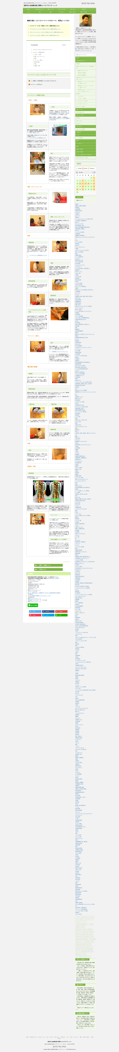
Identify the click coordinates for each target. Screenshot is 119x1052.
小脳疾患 (77, 213)
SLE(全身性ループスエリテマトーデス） (84, 568)
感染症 (76, 470)
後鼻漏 (83, 934)
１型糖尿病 (77, 291)
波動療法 (77, 760)
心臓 (87, 934)
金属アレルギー (78, 620)
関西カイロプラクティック (34, 590)
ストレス (77, 775)
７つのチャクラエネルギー (81, 508)
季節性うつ (78, 934)
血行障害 (77, 278)
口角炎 (76, 663)
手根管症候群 (78, 342)
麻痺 (92, 951)
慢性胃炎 (77, 643)
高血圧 (76, 769)
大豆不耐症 (77, 314)
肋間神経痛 (77, 877)
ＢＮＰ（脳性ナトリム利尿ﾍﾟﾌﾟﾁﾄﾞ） (83, 956)
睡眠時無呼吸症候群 (79, 787)
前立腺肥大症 (78, 462)
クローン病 (77, 502)
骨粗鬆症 (77, 312)
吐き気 (76, 726)
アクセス (56, 577)
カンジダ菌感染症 (79, 602)
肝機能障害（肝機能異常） (81, 457)
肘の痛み (77, 866)
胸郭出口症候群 (78, 867)
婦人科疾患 (77, 795)
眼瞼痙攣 (77, 591)
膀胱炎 (76, 489)
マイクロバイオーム (79, 713)
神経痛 (76, 204)
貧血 (76, 253)
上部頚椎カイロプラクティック (82, 558)
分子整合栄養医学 (79, 606)
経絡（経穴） (78, 304)
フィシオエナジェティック (33, 315)
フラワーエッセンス (79, 747)
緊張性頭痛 (77, 607)
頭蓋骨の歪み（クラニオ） (81, 551)
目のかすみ (77, 344)
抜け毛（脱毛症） (79, 284)
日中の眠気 (77, 263)
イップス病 (77, 416)
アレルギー (77, 772)
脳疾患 (76, 517)
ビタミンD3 (77, 688)
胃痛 (76, 428)
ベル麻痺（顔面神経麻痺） (81, 924)
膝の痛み (77, 897)
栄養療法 (77, 681)
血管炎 (76, 357)
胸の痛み (77, 703)
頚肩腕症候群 (78, 507)
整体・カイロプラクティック (81, 479)
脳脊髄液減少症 (78, 851)
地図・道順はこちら (34, 132)
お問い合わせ (73, 9)
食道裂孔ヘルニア (79, 396)
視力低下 (77, 629)
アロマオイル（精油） (80, 401)
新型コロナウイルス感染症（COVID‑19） (84, 289)
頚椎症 (76, 861)
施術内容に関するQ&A (80, 385)
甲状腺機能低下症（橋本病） (81, 841)
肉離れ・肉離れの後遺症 (80, 205)
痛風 (76, 645)
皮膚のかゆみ (78, 424)
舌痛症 (76, 673)
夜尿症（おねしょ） (79, 563)
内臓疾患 (77, 785)
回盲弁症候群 (78, 279)
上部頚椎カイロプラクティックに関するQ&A (85, 561)
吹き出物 (77, 691)
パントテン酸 (78, 520)
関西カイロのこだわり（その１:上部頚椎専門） (85, 67)
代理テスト (78, 123)
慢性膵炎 (78, 936)
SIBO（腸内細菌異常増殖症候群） (82, 227)
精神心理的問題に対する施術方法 (82, 362)
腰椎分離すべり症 (79, 260)
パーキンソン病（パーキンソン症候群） (84, 594)
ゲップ (76, 671)
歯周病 (76, 723)
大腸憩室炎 (77, 233)
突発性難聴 (77, 844)
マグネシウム (78, 610)
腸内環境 (77, 269)
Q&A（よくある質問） (81, 129)
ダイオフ (77, 370)
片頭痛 (76, 446)
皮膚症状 (77, 821)
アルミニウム (90, 919)
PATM (76, 512)
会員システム (79, 120)
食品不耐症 (77, 413)
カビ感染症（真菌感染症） (81, 220)
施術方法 (78, 93)
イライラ (77, 685)
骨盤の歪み (77, 438)
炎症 (92, 941)
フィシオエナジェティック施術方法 (83, 662)
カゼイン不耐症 (78, 467)
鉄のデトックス (78, 271)
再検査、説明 (37, 65)
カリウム (77, 535)
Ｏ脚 (76, 900)
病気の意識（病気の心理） (81, 367)
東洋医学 (77, 912)
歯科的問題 (77, 808)
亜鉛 (76, 510)
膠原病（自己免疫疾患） (80, 805)
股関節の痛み (78, 894)
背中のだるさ (89, 946)
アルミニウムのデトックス (81, 426)
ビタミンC (77, 215)
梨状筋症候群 (78, 892)
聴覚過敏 (77, 729)
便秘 (76, 833)
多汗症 (76, 321)
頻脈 (76, 548)
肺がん (84, 946)
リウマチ (77, 807)
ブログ (28, 12)
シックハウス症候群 (79, 232)
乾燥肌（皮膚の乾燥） (80, 523)
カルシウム (77, 212)
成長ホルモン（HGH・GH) (81, 419)
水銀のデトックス (79, 526)
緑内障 (76, 698)
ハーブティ (84, 921)
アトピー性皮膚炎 (79, 316)
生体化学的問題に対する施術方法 (82, 487)
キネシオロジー (81, 96)
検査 (35, 58)
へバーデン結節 (78, 283)
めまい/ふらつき (78, 838)
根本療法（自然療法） (82, 72)
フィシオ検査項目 (79, 256)
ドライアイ (77, 258)
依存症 (76, 741)
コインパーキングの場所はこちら (37, 137)
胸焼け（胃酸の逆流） (80, 528)
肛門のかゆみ (78, 946)
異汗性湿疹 (83, 944)
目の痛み (77, 522)
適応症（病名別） (72, 12)
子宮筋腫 (77, 531)
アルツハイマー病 (79, 223)
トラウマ (77, 746)
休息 (35, 63)
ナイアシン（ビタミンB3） (81, 640)
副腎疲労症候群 (78, 843)
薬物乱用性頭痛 (78, 550)
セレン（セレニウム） (80, 246)
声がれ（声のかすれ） (80, 627)
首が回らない (78, 569)
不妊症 (76, 803)
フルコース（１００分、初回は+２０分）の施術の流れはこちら (45, 35)
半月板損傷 (77, 354)
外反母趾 (77, 564)
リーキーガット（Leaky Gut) (81, 632)
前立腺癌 (77, 530)
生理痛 (76, 800)
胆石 (76, 482)
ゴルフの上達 (78, 276)
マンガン (77, 650)
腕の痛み (77, 340)
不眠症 (76, 830)
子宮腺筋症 (91, 931)
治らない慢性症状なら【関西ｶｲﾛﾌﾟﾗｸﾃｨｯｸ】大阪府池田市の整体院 (44, 592)
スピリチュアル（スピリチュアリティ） (84, 813)
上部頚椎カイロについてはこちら (59, 351)
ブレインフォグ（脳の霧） (81, 411)
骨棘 (89, 951)
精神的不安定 (78, 765)
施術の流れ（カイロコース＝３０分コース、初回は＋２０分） (85, 78)
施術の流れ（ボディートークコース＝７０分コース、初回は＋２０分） (86, 90)
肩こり (76, 876)
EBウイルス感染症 (79, 251)
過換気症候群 (78, 352)
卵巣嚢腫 (77, 599)
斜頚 (76, 495)
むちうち (77, 294)
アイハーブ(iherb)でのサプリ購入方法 (83, 154)
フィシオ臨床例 (79, 137)
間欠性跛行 (77, 400)
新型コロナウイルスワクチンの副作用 (83, 306)
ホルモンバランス (79, 724)
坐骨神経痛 (77, 889)
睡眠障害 (77, 329)
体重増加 (83, 926)
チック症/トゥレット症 (80, 660)
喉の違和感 (77, 658)
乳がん (76, 431)
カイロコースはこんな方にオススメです (42, 49)
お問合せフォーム (59, 118)
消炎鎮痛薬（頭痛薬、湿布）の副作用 (83, 383)
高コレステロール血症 (80, 365)
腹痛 (83, 949)
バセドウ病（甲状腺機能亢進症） (82, 317)
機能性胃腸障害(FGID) (80, 410)
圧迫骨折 (85, 931)
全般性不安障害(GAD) (80, 456)
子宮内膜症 (77, 447)
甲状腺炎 (78, 944)
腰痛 (51, 12)
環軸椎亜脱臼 (78, 301)
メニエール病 (78, 836)
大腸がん (77, 619)
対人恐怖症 (77, 322)
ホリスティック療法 (82, 98)
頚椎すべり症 (78, 863)
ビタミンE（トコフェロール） (81, 708)
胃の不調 (77, 584)
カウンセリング (78, 815)
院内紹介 (78, 63)
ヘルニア (77, 881)
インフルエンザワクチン (80, 480)
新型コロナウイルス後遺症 (81, 390)
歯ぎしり (77, 222)
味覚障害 (77, 732)
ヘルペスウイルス (79, 694)
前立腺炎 (90, 929)
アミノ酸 (77, 536)
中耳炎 (76, 281)
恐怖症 (76, 657)
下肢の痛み (77, 895)
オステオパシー (78, 634)
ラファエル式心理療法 (80, 373)
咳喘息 (76, 288)
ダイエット (77, 811)
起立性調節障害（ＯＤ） (80, 826)
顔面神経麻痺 (78, 363)
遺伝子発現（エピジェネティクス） (83, 444)
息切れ (76, 652)
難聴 (76, 436)
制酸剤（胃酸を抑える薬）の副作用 (83, 498)
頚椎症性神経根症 (88, 949)
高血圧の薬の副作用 (79, 576)
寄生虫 (76, 442)
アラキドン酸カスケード (81, 919)
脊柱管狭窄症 (78, 884)
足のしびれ (77, 497)
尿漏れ (76, 332)
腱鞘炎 (76, 466)
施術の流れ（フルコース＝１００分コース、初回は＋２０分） (86, 86)
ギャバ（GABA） (79, 241)
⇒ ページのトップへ (66, 561)
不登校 (76, 704)
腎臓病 (76, 716)
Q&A (76, 395)
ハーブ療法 (77, 492)
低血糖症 (77, 454)
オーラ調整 (77, 350)
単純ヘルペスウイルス (80, 533)
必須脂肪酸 (77, 209)
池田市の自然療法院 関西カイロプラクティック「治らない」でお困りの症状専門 (60, 1044)
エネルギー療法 (78, 762)
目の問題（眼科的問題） (80, 624)
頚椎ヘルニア (78, 398)
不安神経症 (77, 377)
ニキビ (76, 589)
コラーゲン (78, 921)
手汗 (76, 388)
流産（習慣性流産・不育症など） (82, 324)
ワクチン (77, 545)
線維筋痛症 (77, 617)
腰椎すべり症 (78, 469)
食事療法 (77, 207)
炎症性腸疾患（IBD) (79, 225)
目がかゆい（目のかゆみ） (81, 668)
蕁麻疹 (76, 449)
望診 (92, 936)
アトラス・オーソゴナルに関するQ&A (83, 382)
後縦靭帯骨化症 (78, 887)
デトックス (77, 293)
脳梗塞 (76, 755)
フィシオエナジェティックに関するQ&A (84, 218)
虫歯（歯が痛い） (79, 597)
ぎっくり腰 (77, 609)
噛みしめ (77, 711)
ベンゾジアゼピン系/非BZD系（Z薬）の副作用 (85, 690)
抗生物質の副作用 (79, 665)
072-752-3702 (89, 3)
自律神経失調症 (78, 828)
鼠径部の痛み (78, 302)
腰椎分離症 (77, 553)
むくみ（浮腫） (78, 823)
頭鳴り (76, 378)
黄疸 (85, 954)
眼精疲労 (77, 793)
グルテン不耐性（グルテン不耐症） (83, 515)
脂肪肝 (76, 335)
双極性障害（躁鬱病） (80, 228)
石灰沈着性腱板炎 (79, 330)
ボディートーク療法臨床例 (81, 909)
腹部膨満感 (77, 578)
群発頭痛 (77, 326)
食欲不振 (77, 604)
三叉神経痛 (77, 858)
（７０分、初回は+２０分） (46, 32)
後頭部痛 (77, 648)
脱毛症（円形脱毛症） (80, 372)
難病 (76, 744)
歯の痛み (77, 734)
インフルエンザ (78, 461)
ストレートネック (79, 307)
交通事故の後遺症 (79, 849)
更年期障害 (77, 798)
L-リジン (77, 505)
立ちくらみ (77, 540)
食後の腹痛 (84, 951)
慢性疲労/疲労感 (78, 825)
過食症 (76, 780)
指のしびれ (77, 298)
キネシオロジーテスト (80, 265)
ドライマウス (78, 513)
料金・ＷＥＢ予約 (61, 9)
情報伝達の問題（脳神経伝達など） (83, 556)
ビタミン (77, 339)
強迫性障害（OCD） (79, 408)
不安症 (76, 770)
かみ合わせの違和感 (79, 647)
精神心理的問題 (78, 810)
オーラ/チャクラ (78, 752)
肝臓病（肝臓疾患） (79, 757)
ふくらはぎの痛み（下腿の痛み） (82, 268)
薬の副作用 (77, 727)
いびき (76, 525)
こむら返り (92, 916)
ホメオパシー (78, 739)
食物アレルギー (78, 485)
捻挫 (76, 484)
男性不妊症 (77, 503)
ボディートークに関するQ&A (81, 406)
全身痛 (76, 854)
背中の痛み (77, 879)
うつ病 (76, 818)
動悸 (76, 423)
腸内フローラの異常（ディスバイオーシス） (85, 334)
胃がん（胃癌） (78, 309)
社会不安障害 (78, 299)
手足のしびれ (78, 869)
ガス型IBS (77, 571)
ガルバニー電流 (78, 566)
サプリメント (78, 349)
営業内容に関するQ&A (80, 500)
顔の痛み (77, 386)
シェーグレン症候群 (79, 546)
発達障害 (77, 731)
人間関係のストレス (79, 375)
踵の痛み (77, 472)
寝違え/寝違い (78, 874)
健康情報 (77, 714)
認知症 (76, 630)
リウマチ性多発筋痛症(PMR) (81, 368)
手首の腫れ (77, 579)
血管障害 (77, 764)
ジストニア (77, 706)
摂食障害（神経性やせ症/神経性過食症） (84, 582)
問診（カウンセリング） (39, 56)
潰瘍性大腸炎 (78, 255)
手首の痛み (77, 864)
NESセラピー (78, 380)
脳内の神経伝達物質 (79, 675)
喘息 (76, 653)
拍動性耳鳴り (87, 936)
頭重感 (76, 676)
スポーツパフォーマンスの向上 (82, 250)
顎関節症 (77, 859)
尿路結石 (77, 360)
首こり (76, 240)
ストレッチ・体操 (79, 477)
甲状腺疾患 (77, 655)
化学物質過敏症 (78, 820)
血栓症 (76, 678)
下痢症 (76, 451)
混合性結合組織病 (79, 622)
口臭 (76, 696)
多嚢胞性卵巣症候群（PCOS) (81, 337)
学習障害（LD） (78, 719)
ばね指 (76, 464)
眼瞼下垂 (77, 429)
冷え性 (76, 831)
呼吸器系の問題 (78, 737)
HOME (28, 9)
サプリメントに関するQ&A (81, 355)
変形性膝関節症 (78, 899)
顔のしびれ (78, 951)
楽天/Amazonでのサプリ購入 (82, 157)
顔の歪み (77, 856)
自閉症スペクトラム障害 (80, 686)
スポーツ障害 (78, 853)
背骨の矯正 (78, 949)
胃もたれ (77, 230)
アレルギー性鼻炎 (79, 559)
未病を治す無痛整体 (82, 75)
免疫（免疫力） (78, 736)
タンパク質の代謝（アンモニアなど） (83, 311)
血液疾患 (77, 414)
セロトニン (77, 439)
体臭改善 (77, 243)
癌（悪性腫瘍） (78, 774)
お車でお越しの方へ (80, 112)
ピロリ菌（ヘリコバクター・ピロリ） (83, 347)
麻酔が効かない (79, 954)
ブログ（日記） (78, 914)
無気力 (76, 759)
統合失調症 (77, 816)
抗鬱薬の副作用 (78, 210)
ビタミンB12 (78, 421)
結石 (76, 751)
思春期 (90, 934)
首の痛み (77, 872)
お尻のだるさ (85, 916)
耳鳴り (76, 839)
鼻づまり (77, 693)
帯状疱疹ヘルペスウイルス (81, 441)
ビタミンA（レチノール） (81, 666)
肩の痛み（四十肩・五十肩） (81, 494)
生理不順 (77, 802)
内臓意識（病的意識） (80, 235)
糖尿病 (76, 601)
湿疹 (76, 327)
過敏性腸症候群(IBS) (79, 792)
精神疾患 (77, 518)
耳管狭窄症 (77, 721)
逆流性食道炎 (78, 790)
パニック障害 (78, 835)
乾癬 (76, 635)
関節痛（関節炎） (79, 902)
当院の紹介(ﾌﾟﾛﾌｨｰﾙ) (39, 9)
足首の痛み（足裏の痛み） (81, 907)
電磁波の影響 (78, 475)
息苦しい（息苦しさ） (80, 612)
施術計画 (55, 522)
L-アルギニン (78, 266)
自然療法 (77, 701)
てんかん (77, 742)
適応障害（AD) (78, 754)
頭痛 (39, 12)
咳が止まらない (79, 931)
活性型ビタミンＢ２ (80, 941)
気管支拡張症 (92, 939)
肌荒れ (76, 554)
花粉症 (76, 777)
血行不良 (77, 683)
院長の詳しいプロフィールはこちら (83, 50)
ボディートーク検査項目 (80, 286)
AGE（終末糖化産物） (80, 699)
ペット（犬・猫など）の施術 (81, 910)
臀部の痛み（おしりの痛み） (81, 891)
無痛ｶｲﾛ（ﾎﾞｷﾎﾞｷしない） (83, 70)
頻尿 (76, 615)
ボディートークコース (35, 32)
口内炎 (76, 403)
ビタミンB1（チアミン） (80, 596)
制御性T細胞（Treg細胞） (81, 929)
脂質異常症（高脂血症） (80, 541)
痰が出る (77, 245)
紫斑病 (76, 474)
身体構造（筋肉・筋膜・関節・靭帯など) (84, 296)
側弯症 (76, 886)
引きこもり (77, 718)
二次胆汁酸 (90, 924)
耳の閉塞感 (77, 592)
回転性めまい (78, 459)
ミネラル (77, 452)
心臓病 (76, 248)
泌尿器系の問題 (78, 779)
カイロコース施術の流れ (38, 52)
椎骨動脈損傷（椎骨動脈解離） (82, 939)
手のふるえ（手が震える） (81, 749)
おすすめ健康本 (78, 345)
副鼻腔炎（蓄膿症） (79, 782)
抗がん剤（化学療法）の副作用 (82, 586)
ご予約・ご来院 (37, 54)
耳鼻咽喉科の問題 (79, 783)
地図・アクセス (51, 9)
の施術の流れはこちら (58, 32)
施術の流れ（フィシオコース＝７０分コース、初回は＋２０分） (86, 82)
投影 (82, 936)
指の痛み (77, 871)
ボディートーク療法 (80, 106)
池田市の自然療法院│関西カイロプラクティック (40, 5)
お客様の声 (84, 9)
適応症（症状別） (84, 12)
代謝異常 (77, 581)
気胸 (76, 418)
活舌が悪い (88, 941)
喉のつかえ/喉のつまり (80, 709)
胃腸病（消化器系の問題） (81, 788)
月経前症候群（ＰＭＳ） (80, 797)
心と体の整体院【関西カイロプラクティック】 (39, 595)
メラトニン (77, 543)
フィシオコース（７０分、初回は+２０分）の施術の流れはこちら (45, 29)
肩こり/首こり (62, 12)
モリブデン (77, 680)
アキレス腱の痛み (79, 261)
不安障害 (77, 358)
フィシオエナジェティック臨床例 (82, 587)
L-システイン (78, 916)
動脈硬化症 (77, 574)
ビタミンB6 (77, 273)
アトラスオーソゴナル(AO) (81, 100)
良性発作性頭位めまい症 (80, 319)
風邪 (76, 642)
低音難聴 (78, 926)
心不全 (76, 614)
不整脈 (76, 274)
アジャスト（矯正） (38, 60)
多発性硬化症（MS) (79, 405)
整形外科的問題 (78, 848)
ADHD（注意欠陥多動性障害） (82, 625)
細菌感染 (77, 670)
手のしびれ (77, 573)
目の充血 (89, 944)
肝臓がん (77, 217)
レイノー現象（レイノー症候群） (82, 490)
